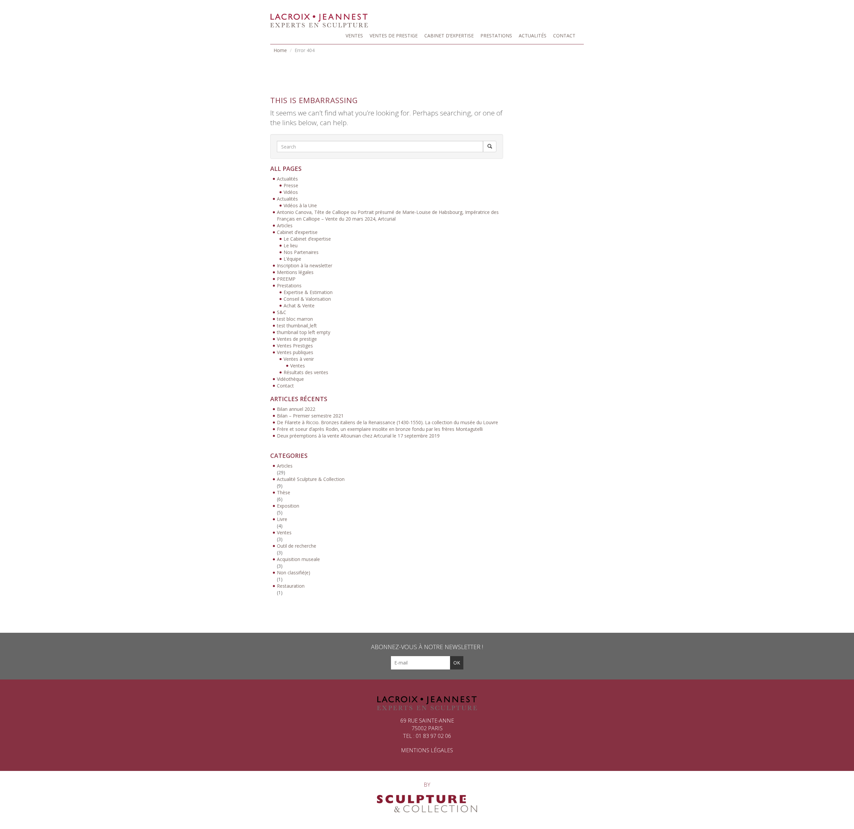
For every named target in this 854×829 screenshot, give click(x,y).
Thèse (283, 492)
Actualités (532, 35)
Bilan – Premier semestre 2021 (310, 415)
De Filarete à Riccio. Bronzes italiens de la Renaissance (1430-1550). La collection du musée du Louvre (387, 422)
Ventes (354, 35)
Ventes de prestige (394, 35)
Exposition (288, 506)
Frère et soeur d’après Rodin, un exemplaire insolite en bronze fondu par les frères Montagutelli (380, 429)
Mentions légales (295, 272)
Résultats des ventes (306, 372)
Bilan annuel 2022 (296, 409)
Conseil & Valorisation (307, 299)
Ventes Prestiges (295, 345)
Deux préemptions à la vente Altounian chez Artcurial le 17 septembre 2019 (358, 436)
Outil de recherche (296, 546)
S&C (281, 312)
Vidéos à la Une (300, 205)
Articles (285, 225)
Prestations (496, 35)
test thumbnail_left (297, 325)
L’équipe (292, 259)
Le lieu (291, 245)
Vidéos (291, 192)
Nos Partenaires (301, 252)
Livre (282, 519)
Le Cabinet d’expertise (307, 239)
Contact (564, 35)
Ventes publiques (295, 352)
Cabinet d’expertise (449, 35)
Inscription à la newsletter (304, 265)
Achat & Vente (299, 305)
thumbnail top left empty (303, 332)
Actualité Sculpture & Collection (311, 479)
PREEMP (286, 279)
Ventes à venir (299, 359)
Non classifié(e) (293, 572)
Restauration (291, 586)
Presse (291, 185)
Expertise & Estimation (308, 292)
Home (280, 50)
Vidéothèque (290, 379)
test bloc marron (295, 319)
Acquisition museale (298, 559)
